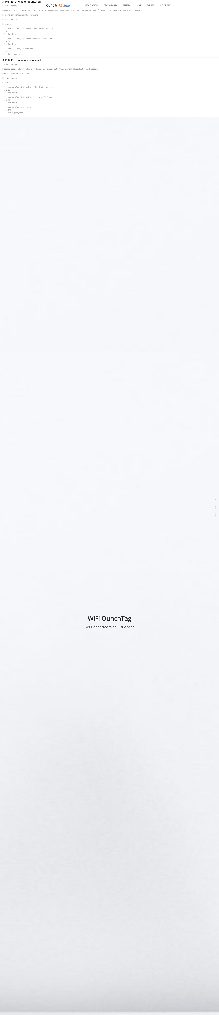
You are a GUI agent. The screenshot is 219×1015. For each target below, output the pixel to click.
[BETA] (55, 5)
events (150, 5)
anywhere (165, 5)
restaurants (110, 5)
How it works (92, 5)
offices (126, 5)
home (138, 5)
